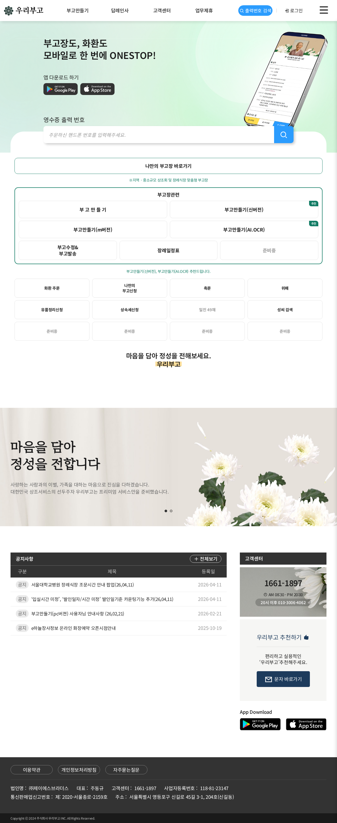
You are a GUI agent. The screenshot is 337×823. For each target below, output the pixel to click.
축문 (207, 288)
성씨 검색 (285, 309)
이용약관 (32, 769)
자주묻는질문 (126, 769)
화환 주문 (52, 288)
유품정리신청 (52, 309)
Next (317, 467)
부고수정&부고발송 (67, 250)
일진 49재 (207, 309)
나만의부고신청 (129, 288)
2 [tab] (171, 511)
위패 (285, 288)
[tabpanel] (168, 467)
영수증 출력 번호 (64, 119)
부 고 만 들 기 (93, 209)
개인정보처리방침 (79, 769)
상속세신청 (130, 309)
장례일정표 (168, 250)
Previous (19, 467)
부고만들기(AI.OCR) (269, 227)
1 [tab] (166, 511)
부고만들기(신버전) (270, 207)
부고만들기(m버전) (92, 229)
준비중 (269, 250)
